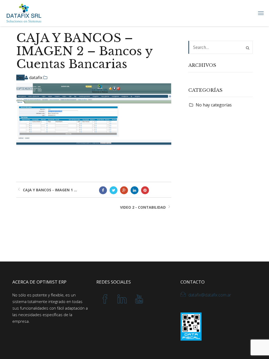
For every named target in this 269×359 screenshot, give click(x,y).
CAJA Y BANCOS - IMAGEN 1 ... (50, 189)
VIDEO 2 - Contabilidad (143, 207)
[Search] (247, 48)
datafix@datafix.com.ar (209, 295)
